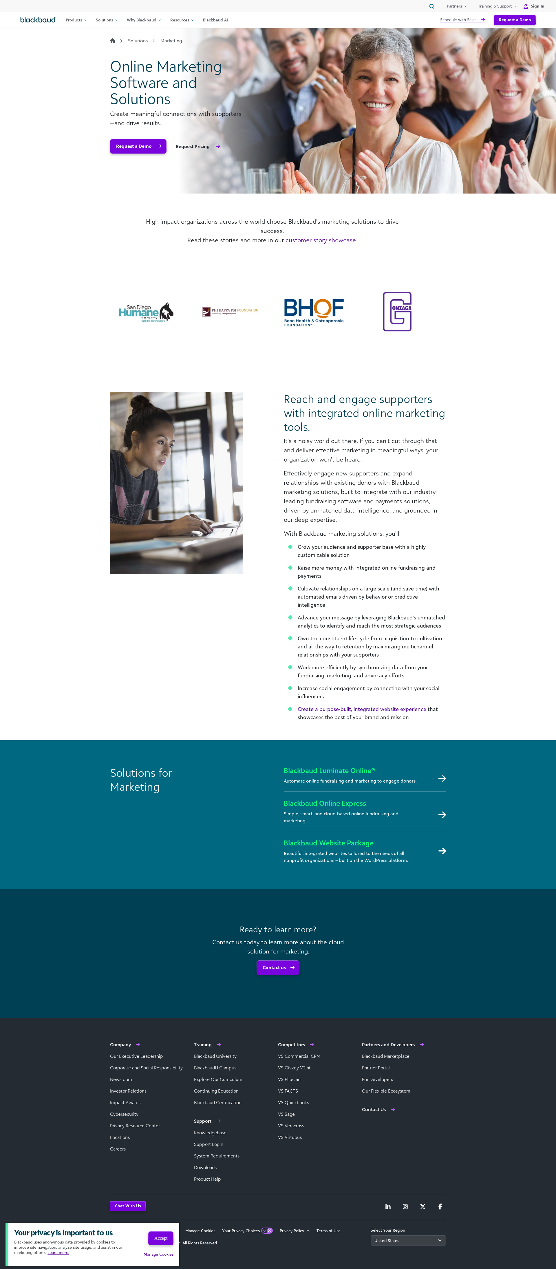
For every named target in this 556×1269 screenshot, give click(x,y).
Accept (160, 1238)
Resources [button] (179, 19)
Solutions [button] (104, 19)
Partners (454, 5)
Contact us (274, 967)
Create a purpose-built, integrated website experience (362, 709)
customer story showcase (321, 240)
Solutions (138, 40)
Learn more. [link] (58, 1252)
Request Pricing (193, 146)
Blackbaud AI (215, 19)
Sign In (537, 5)
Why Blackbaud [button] (141, 19)
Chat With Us (128, 1205)
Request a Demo (515, 19)
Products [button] (74, 19)
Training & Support (495, 5)
